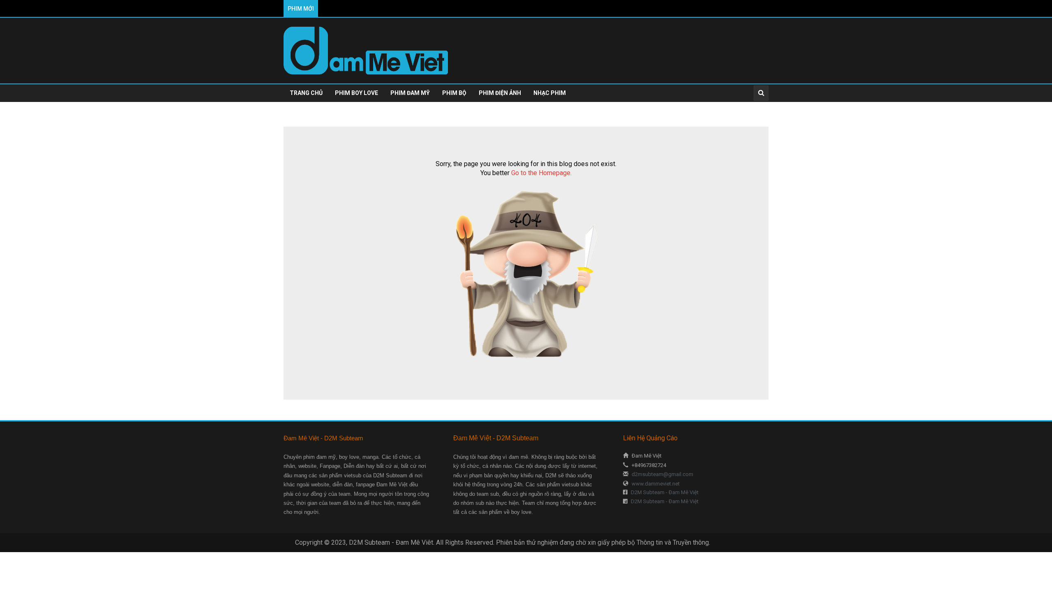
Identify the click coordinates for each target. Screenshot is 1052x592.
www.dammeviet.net (655, 484)
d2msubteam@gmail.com (661, 474)
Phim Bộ (454, 93)
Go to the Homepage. (541, 173)
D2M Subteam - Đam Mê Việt (664, 492)
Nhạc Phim (549, 93)
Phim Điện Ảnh (500, 93)
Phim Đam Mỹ (410, 93)
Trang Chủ (306, 93)
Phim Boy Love (356, 93)
